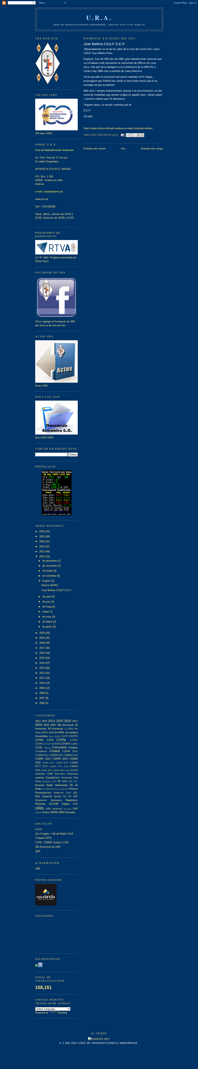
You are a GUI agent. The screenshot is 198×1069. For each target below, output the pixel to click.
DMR (50, 773)
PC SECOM (48, 789)
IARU (65, 781)
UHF (75, 804)
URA (39, 808)
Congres (73, 747)
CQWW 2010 (70, 751)
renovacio (56, 800)
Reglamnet (41, 800)
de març (47, 616)
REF (75, 796)
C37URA (65, 743)
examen (39, 777)
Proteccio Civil (62, 792)
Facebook (66, 777)
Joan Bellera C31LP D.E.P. (104, 44)
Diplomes (40, 773)
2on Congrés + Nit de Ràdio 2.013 (54, 833)
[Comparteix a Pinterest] (142, 135)
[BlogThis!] (131, 135)
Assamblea (71, 732)
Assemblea (41, 736)
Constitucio (41, 751)
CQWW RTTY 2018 (59, 766)
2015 (42, 657)
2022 (42, 551)
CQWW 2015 (60, 758)
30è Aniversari (65, 725)
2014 (42, 662)
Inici (123, 148)
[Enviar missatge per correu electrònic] (122, 135)
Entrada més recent (95, 148)
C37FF (64, 736)
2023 (42, 546)
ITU (71, 781)
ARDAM (53, 732)
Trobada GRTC (43, 837)
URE (48, 808)
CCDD (38, 747)
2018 (42, 642)
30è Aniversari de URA (48, 846)
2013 (42, 667)
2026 (42, 531)
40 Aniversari (55, 728)
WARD (54, 812)
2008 (42, 693)
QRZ (37, 851)
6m (76, 728)
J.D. (76, 781)
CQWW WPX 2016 (61, 770)
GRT (54, 781)
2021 (42, 556)
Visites (46, 812)
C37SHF (47, 744)
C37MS (39, 740)
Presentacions (43, 792)
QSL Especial (43, 796)
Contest (54, 751)
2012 (42, 672)
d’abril (46, 611)
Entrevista (72, 773)
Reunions (40, 803)
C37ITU (73, 736)
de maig (47, 606)
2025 (42, 536)
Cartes (74, 743)
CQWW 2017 (48, 763)
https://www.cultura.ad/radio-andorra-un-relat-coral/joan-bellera (118, 128)
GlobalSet (46, 781)
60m (70, 728)
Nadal (49, 785)
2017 (42, 647)
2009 (42, 688)
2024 (42, 541)
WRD (62, 812)
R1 (64, 796)
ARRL (61, 732)
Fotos (38, 781)
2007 (42, 698)
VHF (75, 808)
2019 (42, 637)
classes (47, 748)
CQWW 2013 (71, 755)
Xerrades (70, 812)
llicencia (39, 785)
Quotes (57, 796)
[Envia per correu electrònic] (128, 135)
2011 (42, 677)
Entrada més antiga (152, 148)
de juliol (47, 596)
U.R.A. (99, 17)
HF (59, 781)
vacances (57, 808)
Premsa (73, 788)
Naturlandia (61, 785)
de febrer (47, 621)
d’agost (46, 580)
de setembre (49, 575)
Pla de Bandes (61, 789)
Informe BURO (49, 585)
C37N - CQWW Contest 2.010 (51, 842)
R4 (69, 796)
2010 (42, 682)
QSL (75, 792)
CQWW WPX (46, 770)
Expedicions (53, 777)
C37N (50, 740)
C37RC (74, 740)
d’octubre (47, 570)
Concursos (59, 747)
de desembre (50, 560)
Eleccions (60, 773)
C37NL (61, 739)
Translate (62, 1012)
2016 (42, 652)
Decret (74, 770)
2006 (42, 703)
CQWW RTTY (62, 763)
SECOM (53, 803)
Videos (38, 812)
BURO (57, 736)
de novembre (50, 565)
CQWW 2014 (43, 758)
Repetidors (72, 800)
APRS (45, 732)
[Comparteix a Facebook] (139, 135)
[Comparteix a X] (135, 135)
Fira (75, 777)
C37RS (39, 743)
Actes (38, 732)
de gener (47, 626)
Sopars (66, 803)
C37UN (56, 743)
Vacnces (67, 809)
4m (66, 729)
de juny (46, 601)
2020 (42, 632)
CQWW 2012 (56, 755)
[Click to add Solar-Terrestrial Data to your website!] (57, 514)
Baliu (51, 736)
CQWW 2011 (42, 755)
